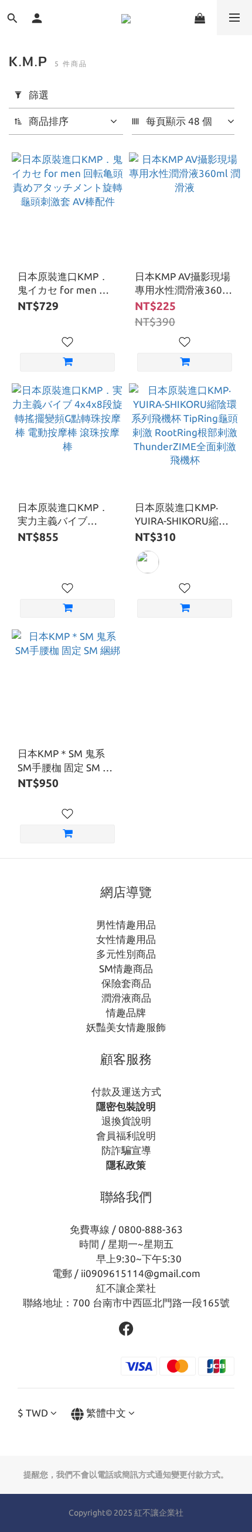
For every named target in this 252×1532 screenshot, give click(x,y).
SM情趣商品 (126, 968)
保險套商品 (126, 983)
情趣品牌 (126, 1012)
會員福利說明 (126, 1135)
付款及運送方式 (126, 1091)
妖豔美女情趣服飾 (126, 1027)
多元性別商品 (126, 953)
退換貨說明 (126, 1120)
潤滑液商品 (126, 997)
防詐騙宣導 (126, 1150)
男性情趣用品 (126, 924)
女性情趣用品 (126, 939)
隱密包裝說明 (126, 1106)
